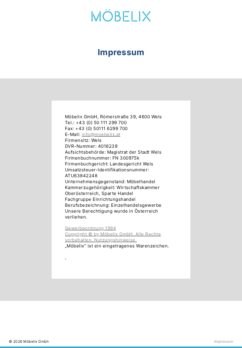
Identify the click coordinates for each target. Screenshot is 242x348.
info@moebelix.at (101, 134)
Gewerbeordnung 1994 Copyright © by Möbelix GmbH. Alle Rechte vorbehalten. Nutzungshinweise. (113, 234)
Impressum (223, 341)
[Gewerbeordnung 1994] (65, 257)
